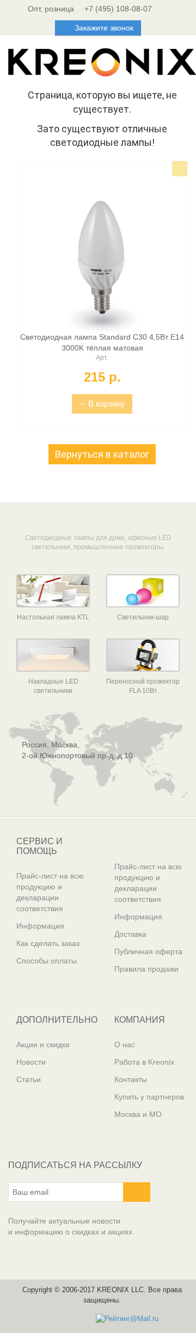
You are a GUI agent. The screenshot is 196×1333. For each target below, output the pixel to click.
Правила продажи (146, 969)
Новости (31, 1062)
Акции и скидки (43, 1044)
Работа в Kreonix (144, 1062)
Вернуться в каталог (102, 454)
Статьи (28, 1079)
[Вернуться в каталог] (102, 467)
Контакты (130, 1079)
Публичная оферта (148, 951)
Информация (40, 926)
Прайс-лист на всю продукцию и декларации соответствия (50, 892)
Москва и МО (138, 1114)
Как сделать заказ (47, 943)
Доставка (130, 934)
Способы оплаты (46, 960)
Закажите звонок (104, 27)
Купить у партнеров (149, 1096)
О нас (124, 1044)
